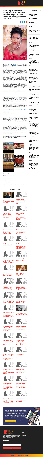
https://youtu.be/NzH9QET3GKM (9, 114)
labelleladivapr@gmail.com (8, 178)
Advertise (24, 435)
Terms (23, 432)
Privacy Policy (24, 433)
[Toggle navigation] (4, 6)
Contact (23, 437)
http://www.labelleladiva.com (8, 180)
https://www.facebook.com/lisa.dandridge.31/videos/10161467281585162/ (16, 94)
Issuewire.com (15, 64)
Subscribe (12, 448)
